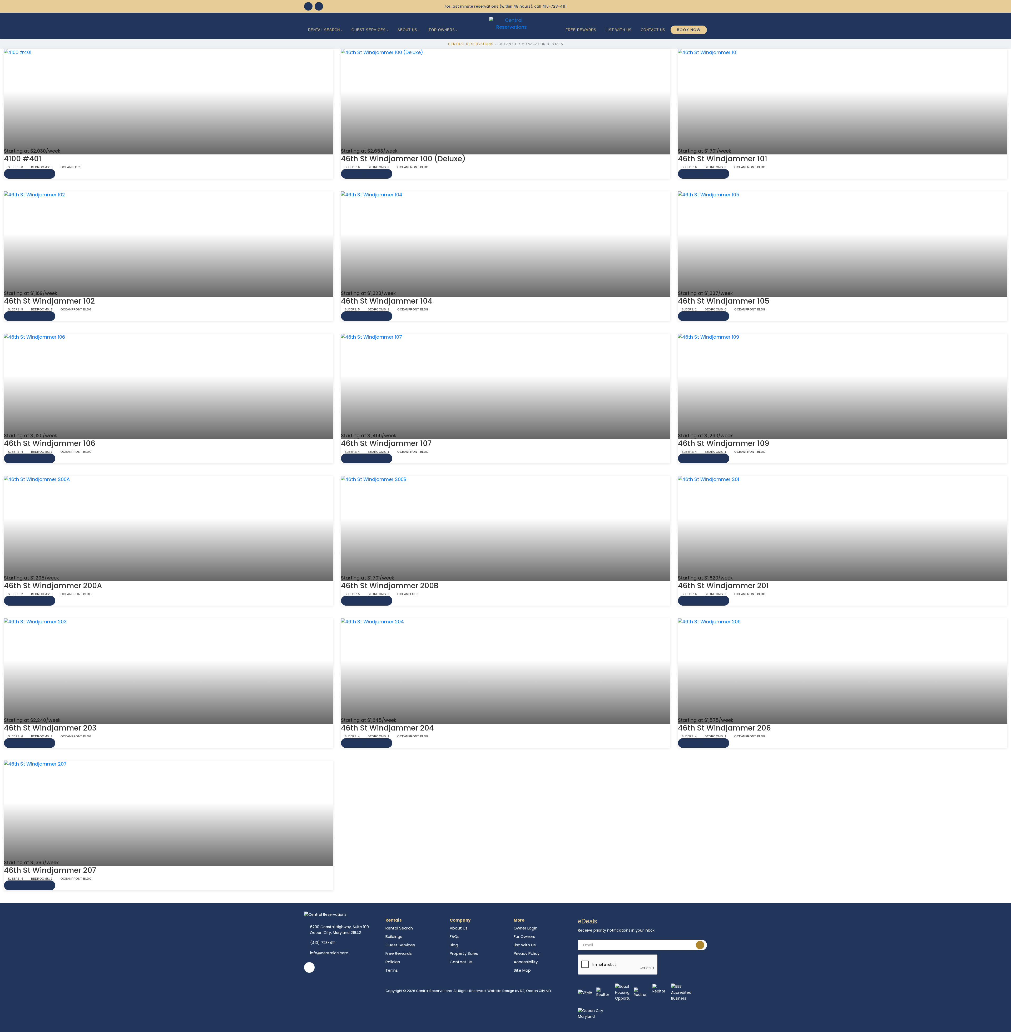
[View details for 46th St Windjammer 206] (842, 667)
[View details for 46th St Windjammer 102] (168, 240)
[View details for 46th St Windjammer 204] (505, 667)
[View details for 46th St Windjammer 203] (168, 667)
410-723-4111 (554, 6)
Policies (392, 962)
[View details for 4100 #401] (168, 98)
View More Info (30, 174)
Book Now (689, 29)
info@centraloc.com (329, 953)
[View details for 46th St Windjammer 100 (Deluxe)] (505, 98)
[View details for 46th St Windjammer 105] (842, 240)
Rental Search (324, 30)
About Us (407, 30)
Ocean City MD (538, 990)
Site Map (522, 970)
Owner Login (525, 928)
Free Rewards (581, 30)
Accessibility (526, 962)
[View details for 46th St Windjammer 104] (505, 240)
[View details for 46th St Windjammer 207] (168, 810)
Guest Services (368, 30)
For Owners (442, 30)
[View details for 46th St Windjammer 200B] (505, 525)
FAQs (454, 936)
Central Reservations (470, 44)
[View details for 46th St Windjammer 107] (505, 383)
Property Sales (464, 953)
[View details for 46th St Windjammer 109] (842, 383)
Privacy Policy (526, 953)
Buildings (393, 936)
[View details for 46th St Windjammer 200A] (168, 525)
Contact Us (653, 30)
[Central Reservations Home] (511, 23)
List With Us (619, 30)
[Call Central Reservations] (319, 6)
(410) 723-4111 (322, 942)
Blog (454, 945)
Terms (391, 970)
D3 (522, 990)
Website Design (500, 990)
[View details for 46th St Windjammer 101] (842, 98)
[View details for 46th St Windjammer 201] (842, 525)
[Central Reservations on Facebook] (308, 6)
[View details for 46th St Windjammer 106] (168, 383)
